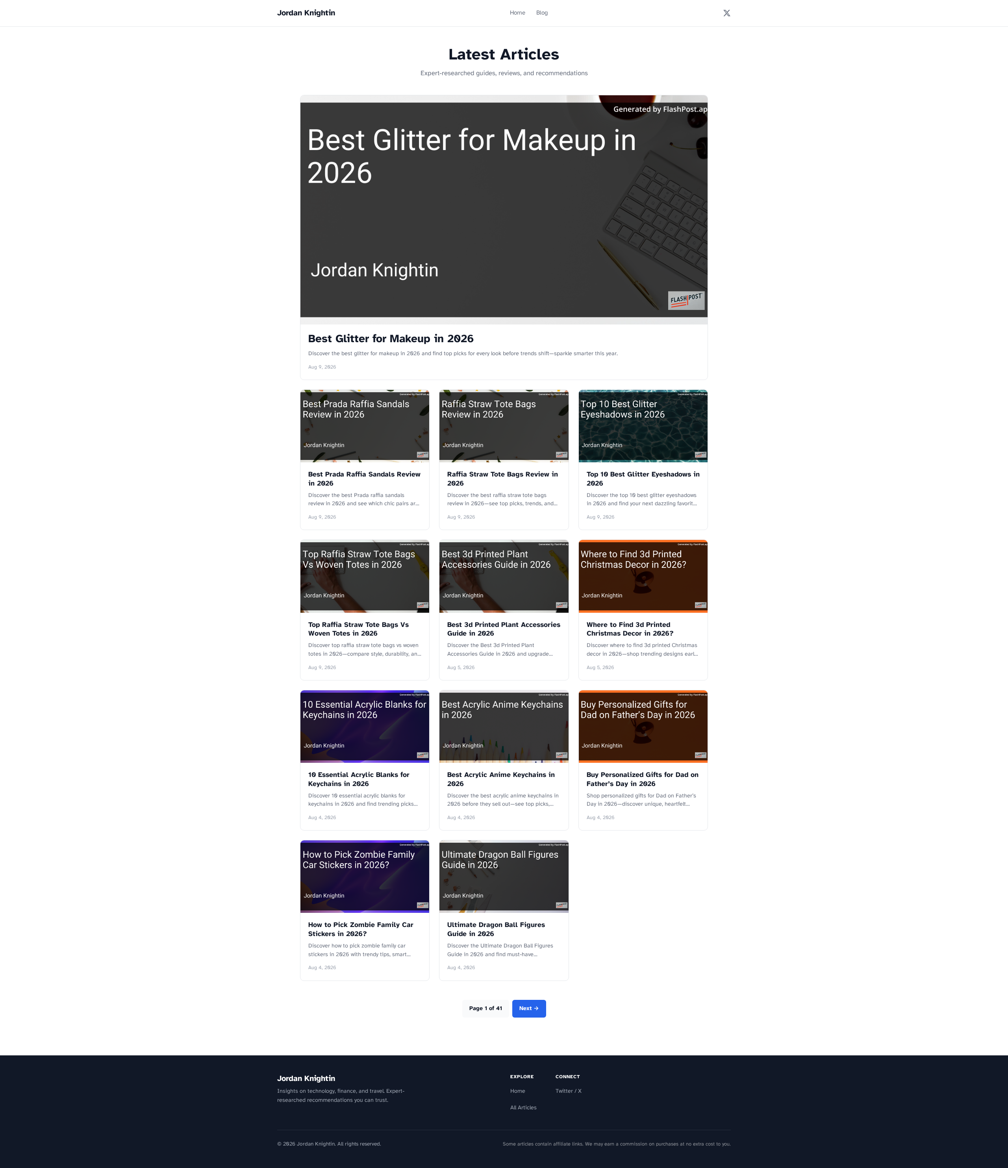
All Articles (523, 1108)
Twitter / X (569, 1091)
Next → (529, 1009)
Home (517, 13)
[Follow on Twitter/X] (727, 13)
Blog (542, 13)
